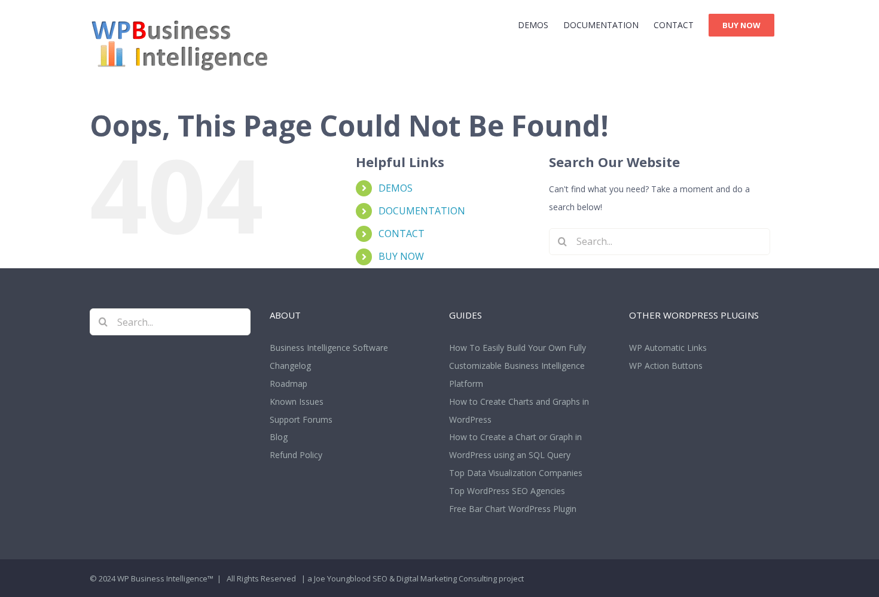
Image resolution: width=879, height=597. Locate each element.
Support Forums (301, 419)
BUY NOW (401, 256)
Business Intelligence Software (329, 347)
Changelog (290, 365)
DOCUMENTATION (422, 210)
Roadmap (288, 383)
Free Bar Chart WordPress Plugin (512, 508)
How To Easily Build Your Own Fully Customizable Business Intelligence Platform (517, 365)
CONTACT (402, 233)
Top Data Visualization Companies (515, 472)
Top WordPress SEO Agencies (507, 490)
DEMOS (396, 188)
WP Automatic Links (668, 347)
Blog (279, 437)
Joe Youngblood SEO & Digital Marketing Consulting (405, 578)
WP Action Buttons (666, 365)
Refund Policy (296, 454)
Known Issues (296, 401)
